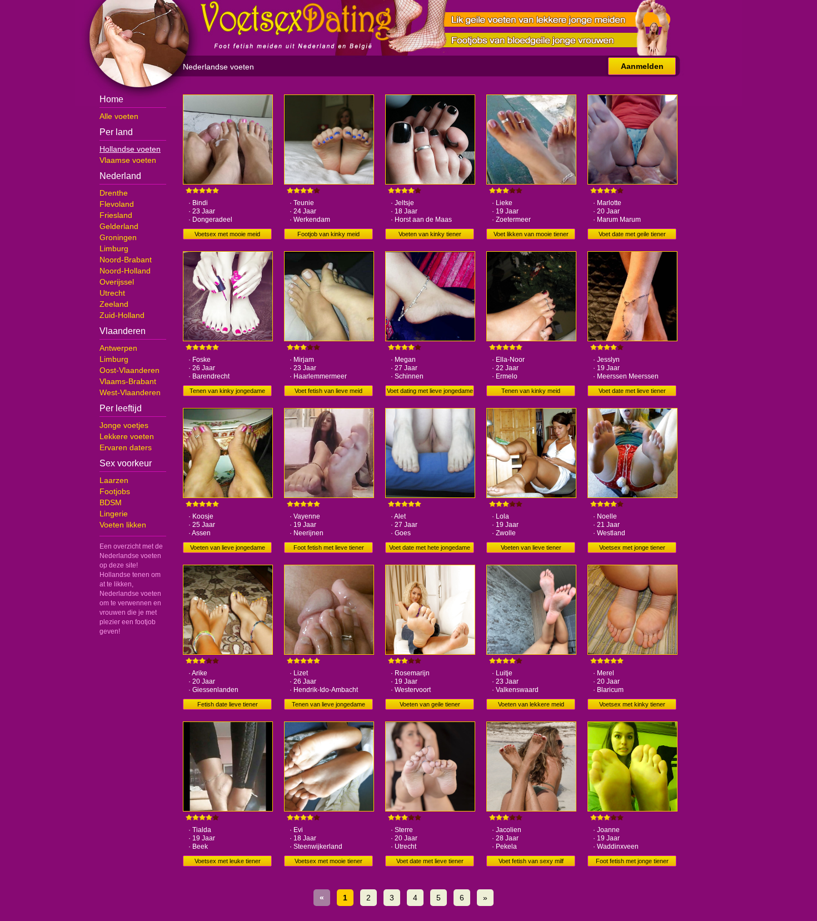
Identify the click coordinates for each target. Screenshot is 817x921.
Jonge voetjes (123, 425)
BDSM (110, 502)
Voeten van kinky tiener (429, 234)
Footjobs (114, 491)
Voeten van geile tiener (430, 704)
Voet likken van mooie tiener (531, 234)
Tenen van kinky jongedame (227, 390)
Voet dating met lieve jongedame (430, 390)
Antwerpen (118, 347)
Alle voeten (118, 116)
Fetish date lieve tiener (227, 704)
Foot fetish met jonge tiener (632, 861)
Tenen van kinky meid (530, 390)
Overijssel (116, 281)
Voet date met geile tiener (632, 234)
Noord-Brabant (125, 259)
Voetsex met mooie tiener (328, 861)
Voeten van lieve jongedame (227, 547)
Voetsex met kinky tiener (632, 704)
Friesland (115, 215)
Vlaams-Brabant (127, 381)
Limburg (113, 248)
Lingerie (113, 513)
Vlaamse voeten (127, 160)
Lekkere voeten (126, 436)
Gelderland (118, 226)
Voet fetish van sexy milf (531, 861)
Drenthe (113, 192)
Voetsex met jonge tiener (632, 547)
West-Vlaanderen (130, 392)
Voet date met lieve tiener (632, 390)
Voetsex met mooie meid (227, 234)
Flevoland (116, 204)
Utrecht (112, 292)
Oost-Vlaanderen (129, 370)
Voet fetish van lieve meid (328, 390)
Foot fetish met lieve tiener (328, 547)
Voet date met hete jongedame (429, 547)
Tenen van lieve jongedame (328, 704)
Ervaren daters (125, 447)
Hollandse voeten (130, 149)
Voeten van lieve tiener (531, 547)
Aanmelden (642, 66)
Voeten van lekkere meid (531, 704)
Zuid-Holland (122, 315)
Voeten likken (122, 524)
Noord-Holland (125, 270)
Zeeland (113, 304)
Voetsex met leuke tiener (228, 861)
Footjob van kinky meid (328, 234)
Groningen (118, 237)
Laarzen (113, 480)
